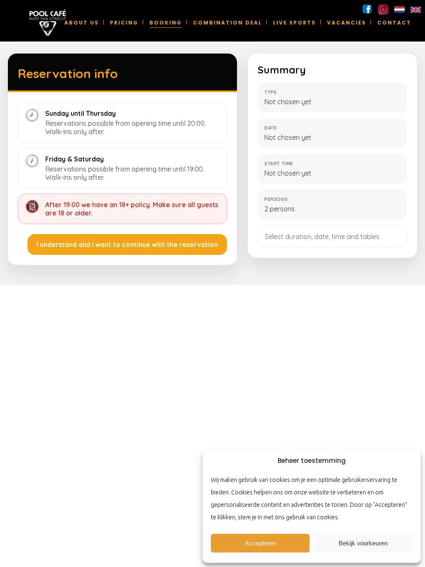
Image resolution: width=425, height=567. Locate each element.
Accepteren (260, 543)
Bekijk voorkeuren (363, 543)
